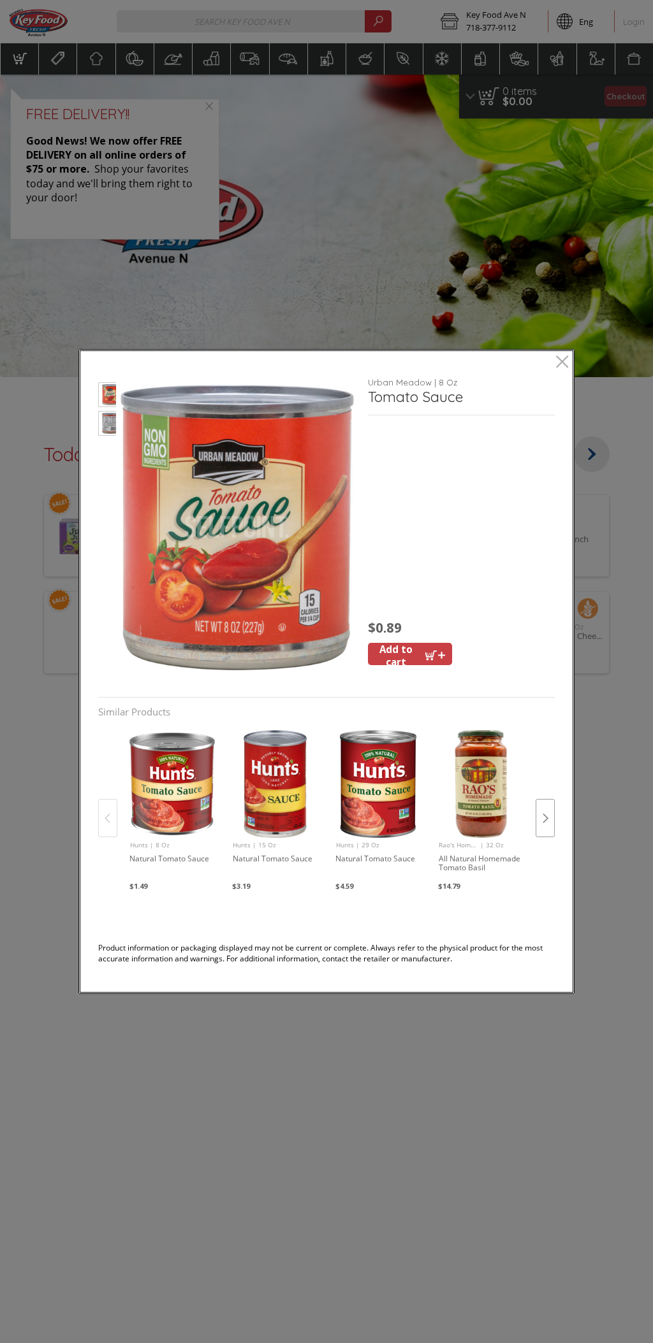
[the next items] (545, 818)
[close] (562, 363)
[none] (172, 804)
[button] (107, 396)
